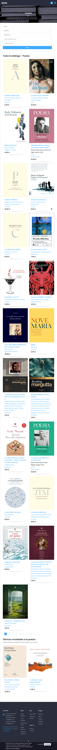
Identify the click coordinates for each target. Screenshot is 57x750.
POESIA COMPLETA (11, 200)
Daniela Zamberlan (10, 623)
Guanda (7, 302)
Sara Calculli (8, 349)
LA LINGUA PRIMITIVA (38, 512)
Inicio (28, 15)
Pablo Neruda (9, 564)
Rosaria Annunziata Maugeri (13, 406)
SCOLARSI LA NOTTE (12, 297)
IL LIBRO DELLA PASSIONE (39, 96)
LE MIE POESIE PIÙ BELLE (13, 512)
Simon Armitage (10, 98)
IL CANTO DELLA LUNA (38, 250)
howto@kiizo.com (10, 719)
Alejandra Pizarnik (10, 202)
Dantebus (8, 413)
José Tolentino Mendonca (39, 515)
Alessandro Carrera (11, 252)
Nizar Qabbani (9, 515)
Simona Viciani (20, 299)
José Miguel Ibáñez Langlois (39, 98)
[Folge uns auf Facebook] (28, 741)
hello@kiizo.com (10, 715)
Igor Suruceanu (35, 576)
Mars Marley (38, 573)
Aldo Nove (34, 347)
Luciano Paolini (18, 408)
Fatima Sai (8, 687)
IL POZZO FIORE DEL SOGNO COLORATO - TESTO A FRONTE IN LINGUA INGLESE (15, 460)
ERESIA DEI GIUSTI (11, 145)
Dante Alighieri (35, 299)
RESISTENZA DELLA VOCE (13, 680)
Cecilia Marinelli (9, 465)
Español (40, 719)
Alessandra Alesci (10, 401)
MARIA (33, 345)
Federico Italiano (35, 684)
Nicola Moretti (9, 408)
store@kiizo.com (10, 723)
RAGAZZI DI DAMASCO (39, 200)
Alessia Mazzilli (47, 573)
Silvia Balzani (35, 569)
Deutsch (40, 714)
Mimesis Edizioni (9, 689)
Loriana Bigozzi (35, 399)
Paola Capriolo (35, 252)
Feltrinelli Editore (36, 302)
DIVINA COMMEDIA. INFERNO (41, 297)
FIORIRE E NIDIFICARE (12, 96)
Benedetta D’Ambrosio (38, 571)
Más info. (17, 748)
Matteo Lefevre (15, 204)
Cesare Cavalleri (36, 100)
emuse (33, 206)
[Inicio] (5, 3)
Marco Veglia (44, 299)
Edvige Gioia (41, 404)
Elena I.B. (48, 404)
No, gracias (40, 744)
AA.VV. (33, 154)
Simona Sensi (35, 410)
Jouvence (8, 517)
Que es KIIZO (33, 714)
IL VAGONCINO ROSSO (13, 250)
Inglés (39, 716)
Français (40, 721)
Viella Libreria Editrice (11, 351)
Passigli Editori (9, 567)
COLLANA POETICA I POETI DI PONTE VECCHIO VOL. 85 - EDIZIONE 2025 (41, 564)
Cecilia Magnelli (9, 404)
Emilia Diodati (20, 401)
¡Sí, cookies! (47, 744)
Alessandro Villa (46, 576)
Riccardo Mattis (20, 404)
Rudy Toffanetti (9, 148)
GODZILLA (33, 680)
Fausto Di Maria (40, 401)
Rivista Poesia (35, 157)
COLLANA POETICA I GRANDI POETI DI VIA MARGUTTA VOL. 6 (15, 396)
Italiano (40, 724)
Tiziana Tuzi (45, 413)
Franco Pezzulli (9, 410)
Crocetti (7, 102)
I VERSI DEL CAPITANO (12, 562)
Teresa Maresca (46, 252)
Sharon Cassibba (44, 569)
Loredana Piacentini (43, 408)
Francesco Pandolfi (37, 406)
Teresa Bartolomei (43, 517)
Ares (32, 102)
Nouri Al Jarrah (35, 202)
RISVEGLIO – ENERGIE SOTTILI (15, 621)
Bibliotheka (34, 254)
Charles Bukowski (10, 299)
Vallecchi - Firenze (10, 150)
